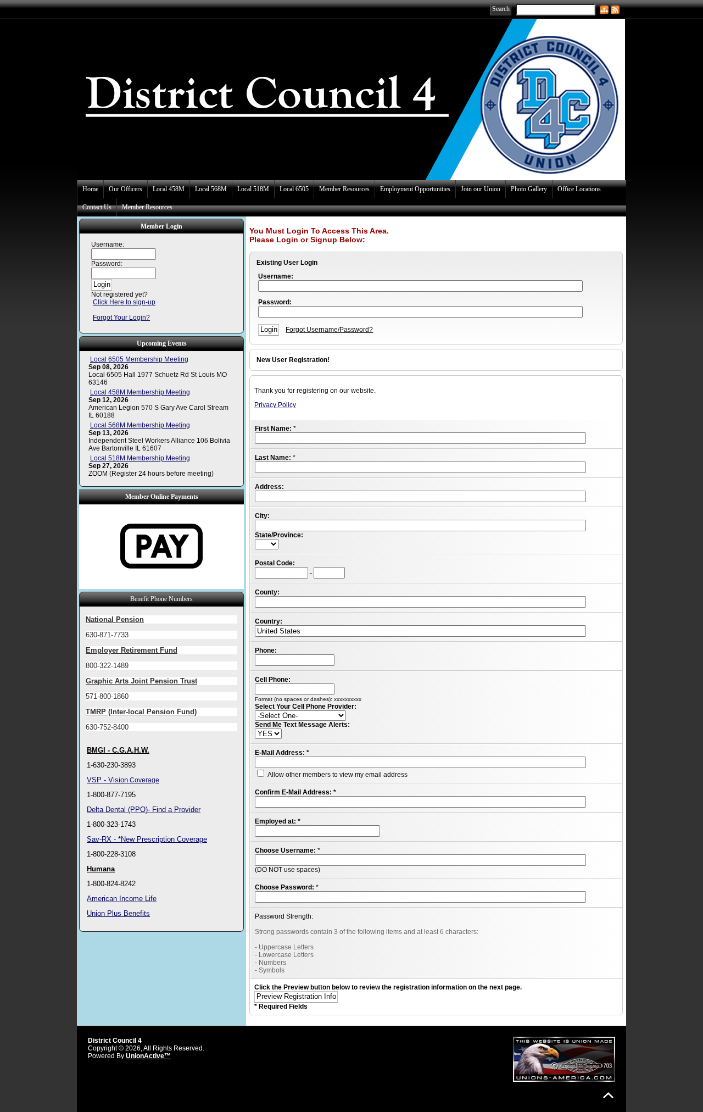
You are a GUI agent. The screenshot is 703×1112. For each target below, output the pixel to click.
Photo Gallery (529, 189)
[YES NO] (268, 734)
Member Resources (344, 189)
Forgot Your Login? (121, 317)
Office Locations (579, 189)
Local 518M (253, 189)
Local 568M (211, 189)
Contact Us (96, 207)
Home (90, 189)
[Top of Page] (608, 1095)
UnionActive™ (148, 1056)
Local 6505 (294, 189)
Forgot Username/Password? (329, 329)
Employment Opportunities (415, 189)
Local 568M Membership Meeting (140, 425)
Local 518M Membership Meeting (140, 458)
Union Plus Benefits (118, 913)
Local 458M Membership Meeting (140, 392)
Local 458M (169, 189)
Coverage (143, 780)
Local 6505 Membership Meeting (139, 359)
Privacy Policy (275, 405)
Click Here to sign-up (124, 302)
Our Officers (125, 189)
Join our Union (480, 189)
